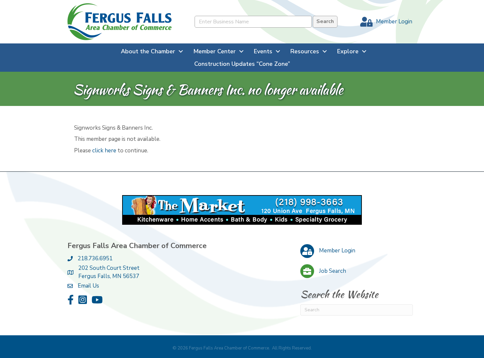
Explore (348, 51)
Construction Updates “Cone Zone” (242, 64)
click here (104, 150)
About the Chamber (148, 51)
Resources (304, 51)
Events (263, 51)
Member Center (214, 51)
